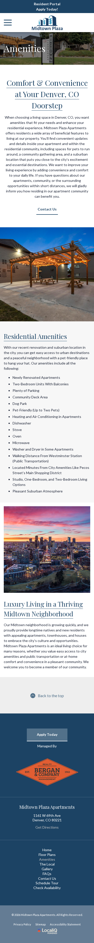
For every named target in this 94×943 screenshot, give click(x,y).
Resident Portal (47, 4)
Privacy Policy (22, 924)
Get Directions (47, 827)
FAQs (47, 874)
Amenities (24, 48)
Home (47, 850)
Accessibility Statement (65, 924)
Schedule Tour (47, 883)
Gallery (47, 869)
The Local (47, 864)
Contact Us (47, 209)
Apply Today (47, 734)
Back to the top (51, 695)
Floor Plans (47, 854)
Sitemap (40, 924)
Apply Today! (47, 9)
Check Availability (47, 888)
